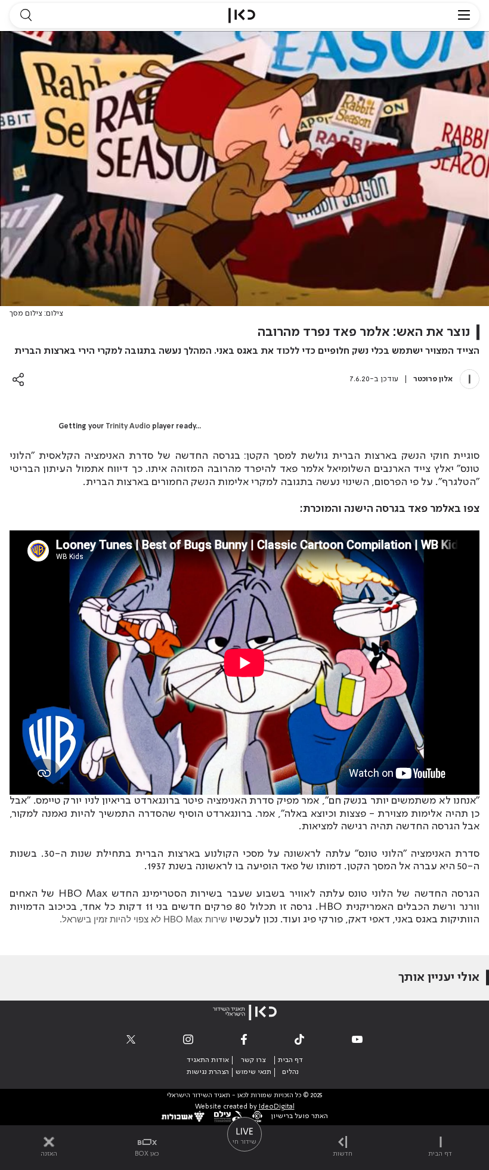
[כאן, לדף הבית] (242, 15)
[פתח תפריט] (464, 15)
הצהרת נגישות (208, 1072)
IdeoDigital (277, 1107)
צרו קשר (253, 1060)
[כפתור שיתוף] (18, 379)
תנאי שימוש (253, 1072)
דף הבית (290, 1060)
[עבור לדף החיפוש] (25, 15)
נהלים (290, 1072)
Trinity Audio (128, 426)
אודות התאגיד (208, 1060)
